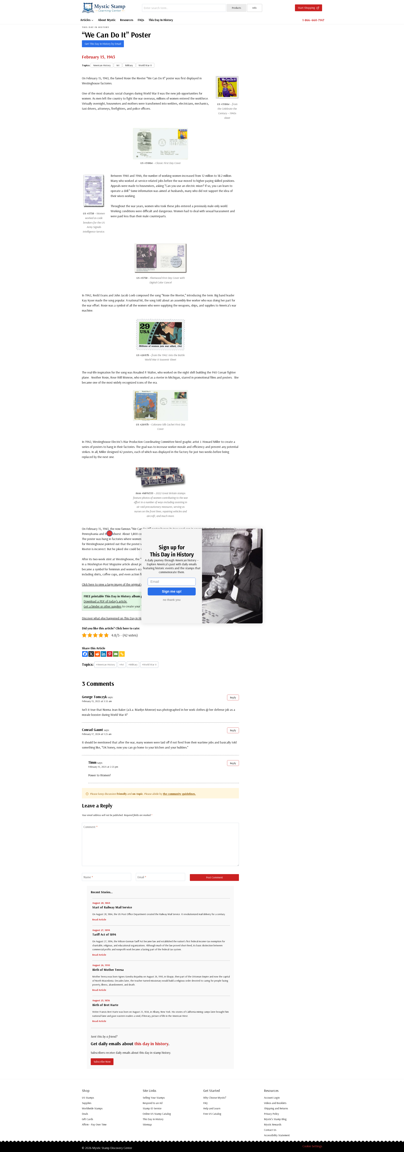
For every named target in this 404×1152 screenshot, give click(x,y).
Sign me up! (171, 591)
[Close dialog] (109, 533)
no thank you (172, 599)
